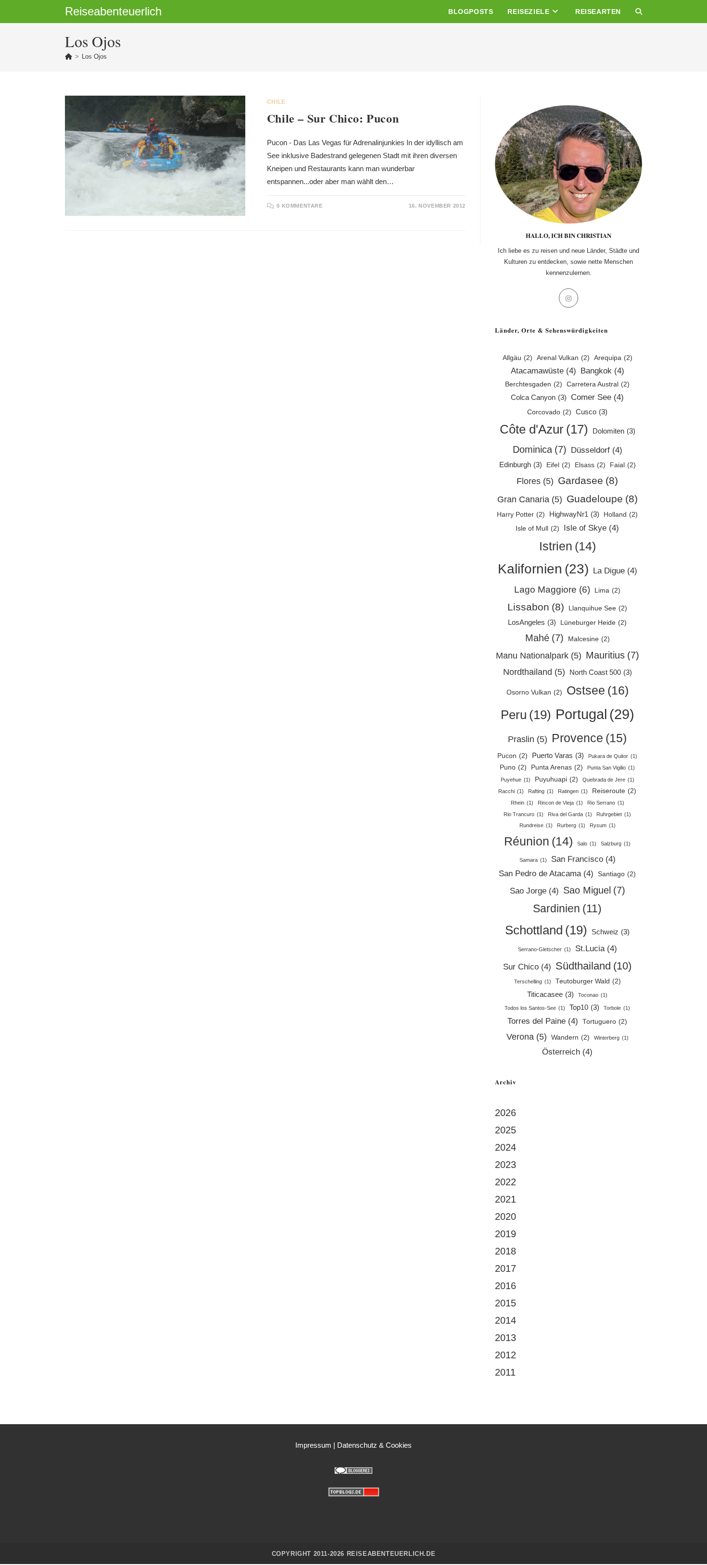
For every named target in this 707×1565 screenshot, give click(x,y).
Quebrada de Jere (608, 779)
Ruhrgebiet (613, 814)
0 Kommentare (299, 206)
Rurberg (571, 825)
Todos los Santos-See (535, 1008)
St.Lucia (596, 948)
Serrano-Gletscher (544, 949)
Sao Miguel (594, 890)
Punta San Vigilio (611, 767)
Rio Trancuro (523, 814)
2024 (505, 1147)
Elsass (590, 465)
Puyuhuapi (556, 779)
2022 (505, 1182)
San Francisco (583, 859)
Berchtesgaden (533, 384)
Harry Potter (521, 514)
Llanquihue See (597, 608)
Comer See (597, 397)
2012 (505, 1355)
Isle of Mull (537, 528)
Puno (513, 767)
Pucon (512, 755)
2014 (505, 1320)
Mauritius (612, 655)
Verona (526, 1036)
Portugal (595, 714)
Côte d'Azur (544, 429)
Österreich (567, 1051)
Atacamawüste (543, 370)
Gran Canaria (529, 499)
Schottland (546, 930)
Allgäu (517, 357)
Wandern (570, 1037)
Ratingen (573, 791)
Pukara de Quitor (612, 756)
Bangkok (602, 370)
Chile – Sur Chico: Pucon (333, 118)
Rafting (541, 791)
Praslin (527, 739)
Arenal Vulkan (563, 357)
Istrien (567, 546)
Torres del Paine (542, 1021)
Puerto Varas (558, 755)
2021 (505, 1199)
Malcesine (589, 639)
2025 (505, 1130)
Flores (535, 481)
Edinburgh (520, 464)
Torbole (617, 1008)
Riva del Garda (570, 814)
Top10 (584, 1007)
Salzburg (616, 843)
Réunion (538, 841)
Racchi (511, 791)
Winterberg (611, 1038)
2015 (505, 1303)
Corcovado (549, 412)
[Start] (68, 56)
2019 (505, 1234)
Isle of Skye (591, 528)
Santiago (617, 874)
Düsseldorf (596, 450)
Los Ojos (94, 56)
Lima (607, 590)
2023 (505, 1164)
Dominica (540, 449)
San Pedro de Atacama (546, 873)
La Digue (615, 570)
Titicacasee (550, 994)
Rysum (603, 825)
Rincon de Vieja (560, 803)
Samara (533, 860)
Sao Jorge (534, 890)
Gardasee (588, 480)
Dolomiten (614, 431)
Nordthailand (534, 672)
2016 (505, 1285)
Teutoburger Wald (588, 981)
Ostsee (598, 690)
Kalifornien (543, 568)
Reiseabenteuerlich (113, 11)
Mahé (544, 638)
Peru (526, 715)
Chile (276, 102)
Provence (589, 738)
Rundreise (536, 825)
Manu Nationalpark (538, 655)
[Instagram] (568, 298)
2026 (505, 1112)
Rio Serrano (605, 803)
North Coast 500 (600, 672)
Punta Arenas (557, 767)
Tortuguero (604, 1021)
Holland (621, 514)
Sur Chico (527, 966)
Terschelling (532, 981)
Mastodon (353, 1513)
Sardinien (567, 908)
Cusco (591, 412)
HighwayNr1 (574, 514)
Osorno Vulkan (534, 692)
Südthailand (593, 966)
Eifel (558, 465)
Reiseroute (614, 791)
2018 (505, 1251)
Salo (586, 843)
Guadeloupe (602, 498)
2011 (505, 1372)
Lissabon (535, 606)
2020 (505, 1216)
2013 (505, 1337)
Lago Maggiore (552, 589)
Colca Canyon (539, 397)
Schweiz (611, 932)
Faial (623, 465)
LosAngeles (532, 622)
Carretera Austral (598, 384)
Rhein (522, 803)
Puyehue (515, 779)
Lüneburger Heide (593, 622)
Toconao (592, 995)
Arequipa (613, 357)
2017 (505, 1268)
